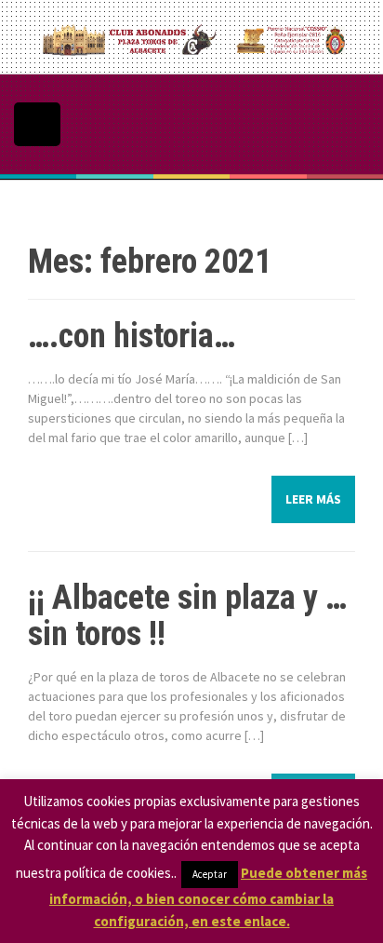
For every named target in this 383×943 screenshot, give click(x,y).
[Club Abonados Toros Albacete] (191, 36)
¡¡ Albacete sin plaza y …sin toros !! (187, 616)
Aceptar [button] (209, 874)
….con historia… (131, 336)
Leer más (313, 499)
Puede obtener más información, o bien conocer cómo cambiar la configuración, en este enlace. (208, 897)
